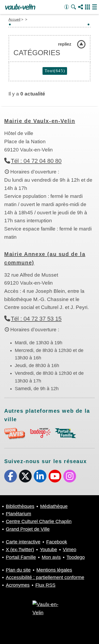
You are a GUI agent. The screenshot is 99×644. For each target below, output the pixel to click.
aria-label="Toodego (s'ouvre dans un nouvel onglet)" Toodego (40, 433)
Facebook (10, 476)
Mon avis (51, 557)
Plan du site (18, 570)
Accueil (14, 19)
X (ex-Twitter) (25, 476)
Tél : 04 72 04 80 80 (36, 161)
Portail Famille (21, 557)
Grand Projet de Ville (28, 529)
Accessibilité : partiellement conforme (45, 577)
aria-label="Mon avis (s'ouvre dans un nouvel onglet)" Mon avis (14, 434)
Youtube (55, 476)
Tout (55, 70)
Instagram (69, 476)
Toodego (76, 557)
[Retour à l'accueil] (20, 7)
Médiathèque (54, 506)
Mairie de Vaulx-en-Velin (39, 121)
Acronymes (18, 585)
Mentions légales (54, 570)
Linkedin (40, 476)
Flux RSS (45, 585)
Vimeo (69, 549)
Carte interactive (23, 542)
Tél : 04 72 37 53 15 (36, 318)
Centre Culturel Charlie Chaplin (39, 521)
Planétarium (18, 513)
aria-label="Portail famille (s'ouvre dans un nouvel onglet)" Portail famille (65, 433)
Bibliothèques (20, 506)
